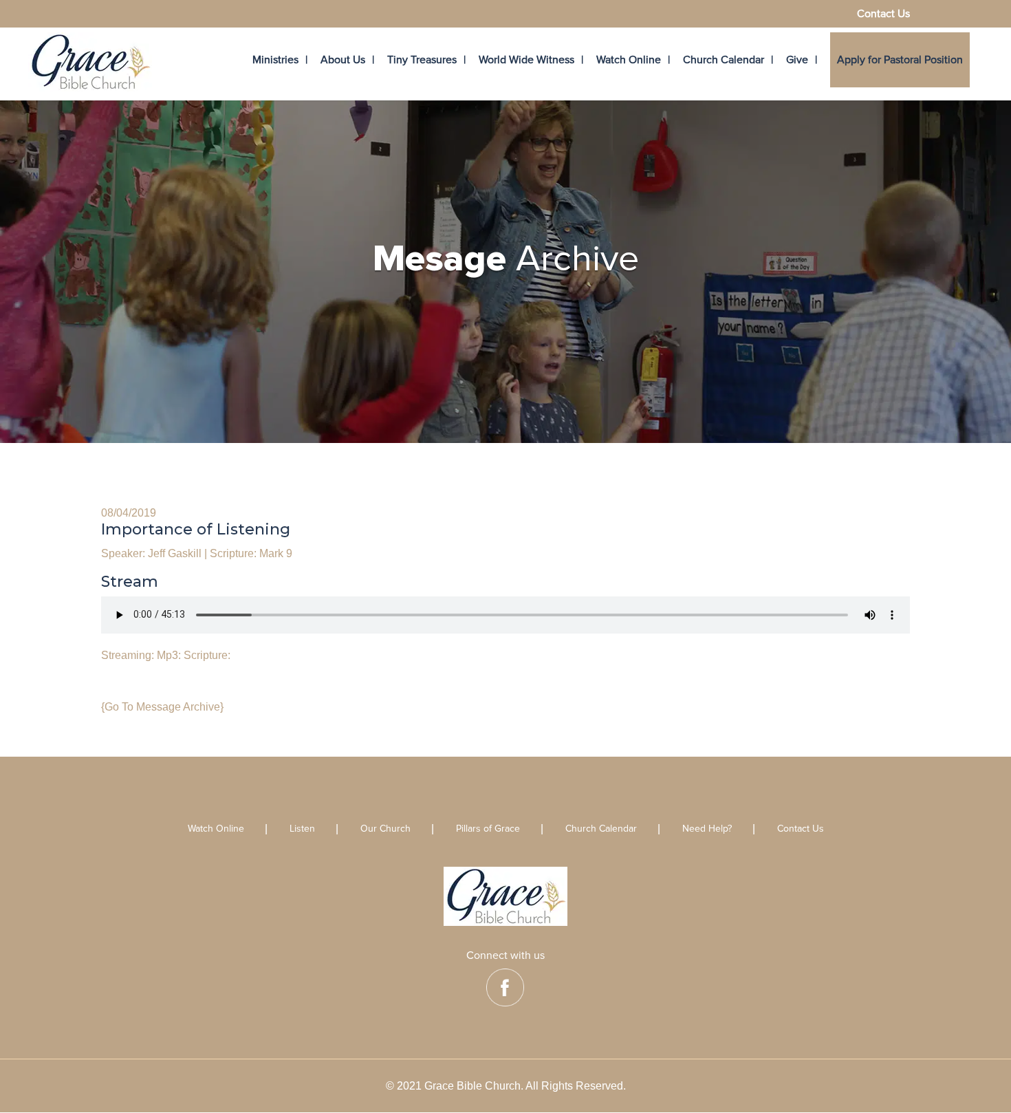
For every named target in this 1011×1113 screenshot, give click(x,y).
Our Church (385, 829)
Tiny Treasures (422, 60)
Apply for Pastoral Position (900, 60)
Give (797, 60)
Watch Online (628, 60)
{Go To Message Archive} (162, 707)
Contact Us (883, 14)
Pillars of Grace (488, 829)
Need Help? (707, 829)
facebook (505, 987)
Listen (302, 829)
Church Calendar (723, 60)
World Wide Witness (526, 60)
